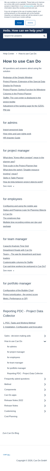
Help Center (8, 54)
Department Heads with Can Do (17, 250)
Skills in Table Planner (13, 178)
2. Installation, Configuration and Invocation (22, 327)
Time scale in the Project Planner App (20, 166)
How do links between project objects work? (23, 182)
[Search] (44, 35)
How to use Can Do (27, 54)
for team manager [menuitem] (15, 363)
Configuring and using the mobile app (20, 206)
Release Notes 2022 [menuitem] (13, 400)
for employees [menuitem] (13, 357)
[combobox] (22, 35)
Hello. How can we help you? (23, 30)
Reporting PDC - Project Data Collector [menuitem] (25, 373)
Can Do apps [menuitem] (10, 395)
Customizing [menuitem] (10, 411)
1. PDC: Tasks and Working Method (19, 323)
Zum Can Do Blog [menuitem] (11, 433)
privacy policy (28, 6)
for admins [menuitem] (12, 347)
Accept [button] (19, 23)
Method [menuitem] (7, 384)
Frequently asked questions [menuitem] (16, 379)
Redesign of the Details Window (17, 77)
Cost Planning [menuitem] (10, 416)
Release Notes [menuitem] (11, 406)
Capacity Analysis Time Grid (16, 246)
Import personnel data (13, 130)
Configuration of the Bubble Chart (18, 290)
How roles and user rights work (17, 134)
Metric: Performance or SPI (15, 298)
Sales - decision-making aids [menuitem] (17, 336)
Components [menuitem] (10, 389)
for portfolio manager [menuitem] (16, 368)
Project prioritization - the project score (20, 294)
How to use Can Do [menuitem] (13, 341)
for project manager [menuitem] (16, 352)
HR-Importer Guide (11, 138)
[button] (45, 336)
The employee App (11, 218)
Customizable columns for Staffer (18, 262)
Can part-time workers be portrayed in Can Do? (24, 266)
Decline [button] (30, 23)
